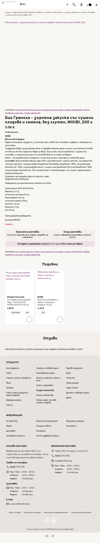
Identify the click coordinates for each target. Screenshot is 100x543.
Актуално (40, 431)
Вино (68, 373)
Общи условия (15, 512)
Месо (8, 383)
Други (69, 397)
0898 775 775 (17, 467)
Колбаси (10, 388)
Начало (7, 12)
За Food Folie (12, 421)
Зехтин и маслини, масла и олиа (48, 379)
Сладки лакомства (19, 12)
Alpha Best (69, 529)
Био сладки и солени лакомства (67, 110)
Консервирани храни (45, 373)
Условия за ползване (32, 512)
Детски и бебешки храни (77, 393)
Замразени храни (13, 400)
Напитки (70, 378)
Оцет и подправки (44, 385)
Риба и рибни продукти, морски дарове (17, 394)
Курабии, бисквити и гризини (40, 12)
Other (8, 373)
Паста (9, 405)
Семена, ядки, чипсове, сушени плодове (46, 401)
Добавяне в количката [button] (29, 319)
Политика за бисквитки (81, 512)
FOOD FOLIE (50, 529)
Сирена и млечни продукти (18, 378)
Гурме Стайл (72, 388)
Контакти (71, 426)
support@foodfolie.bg (20, 504)
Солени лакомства (44, 395)
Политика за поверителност (55, 512)
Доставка (10, 431)
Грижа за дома (72, 383)
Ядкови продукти (74, 368)
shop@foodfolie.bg (63, 461)
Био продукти (47, 110)
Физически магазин (75, 421)
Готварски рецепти (15, 436)
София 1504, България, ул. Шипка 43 (71, 451)
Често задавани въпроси (47, 436)
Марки (9, 426)
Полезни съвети (43, 426)
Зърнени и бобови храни (47, 368)
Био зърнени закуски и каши (27, 110)
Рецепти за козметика (47, 421)
